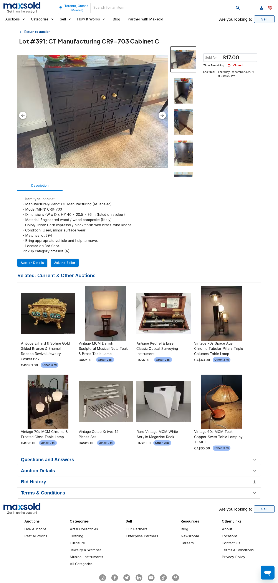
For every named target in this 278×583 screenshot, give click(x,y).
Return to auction (37, 32)
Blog (116, 19)
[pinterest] (175, 578)
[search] (237, 7)
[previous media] (22, 115)
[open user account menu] (261, 8)
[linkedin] (139, 578)
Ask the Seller (64, 263)
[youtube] (151, 578)
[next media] (162, 115)
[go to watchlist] (270, 8)
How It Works (88, 19)
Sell (63, 19)
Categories (39, 19)
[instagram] (102, 578)
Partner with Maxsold (145, 19)
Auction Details (32, 263)
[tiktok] (163, 578)
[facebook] (114, 578)
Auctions (12, 19)
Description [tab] (40, 185)
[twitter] (127, 578)
